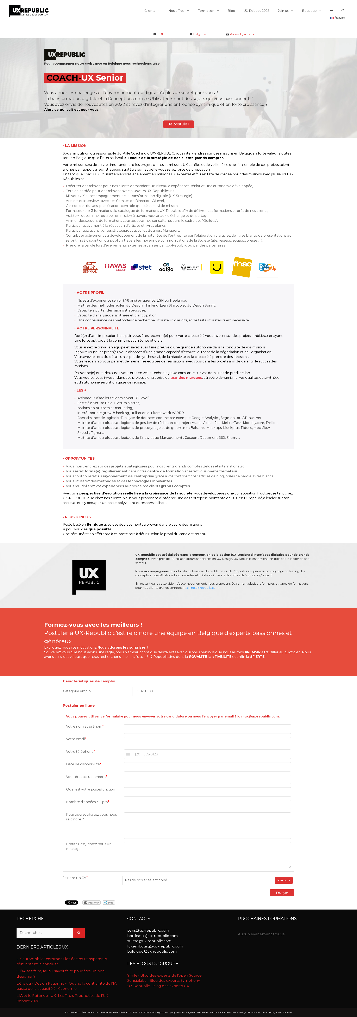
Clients (149, 11)
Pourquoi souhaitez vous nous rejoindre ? (91, 817)
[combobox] (129, 754)
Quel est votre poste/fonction (90, 789)
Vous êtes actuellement (86, 777)
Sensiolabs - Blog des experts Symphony (163, 980)
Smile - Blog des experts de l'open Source (164, 975)
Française (287, 1012)
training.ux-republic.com (201, 588)
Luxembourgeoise (271, 1012)
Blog (231, 11)
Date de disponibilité (83, 764)
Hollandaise (254, 1012)
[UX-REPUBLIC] (29, 10)
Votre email (76, 739)
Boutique (309, 11)
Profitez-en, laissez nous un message (89, 846)
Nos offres (176, 11)
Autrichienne (217, 1012)
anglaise (190, 1012)
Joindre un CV (75, 878)
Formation (206, 11)
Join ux (283, 11)
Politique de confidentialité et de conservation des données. (95, 1012)
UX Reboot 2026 (256, 11)
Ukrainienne (231, 1012)
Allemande (202, 1012)
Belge (243, 1012)
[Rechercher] (79, 933)
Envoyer (282, 893)
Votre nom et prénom (85, 726)
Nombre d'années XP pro (87, 802)
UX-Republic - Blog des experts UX (158, 986)
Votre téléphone (80, 752)
